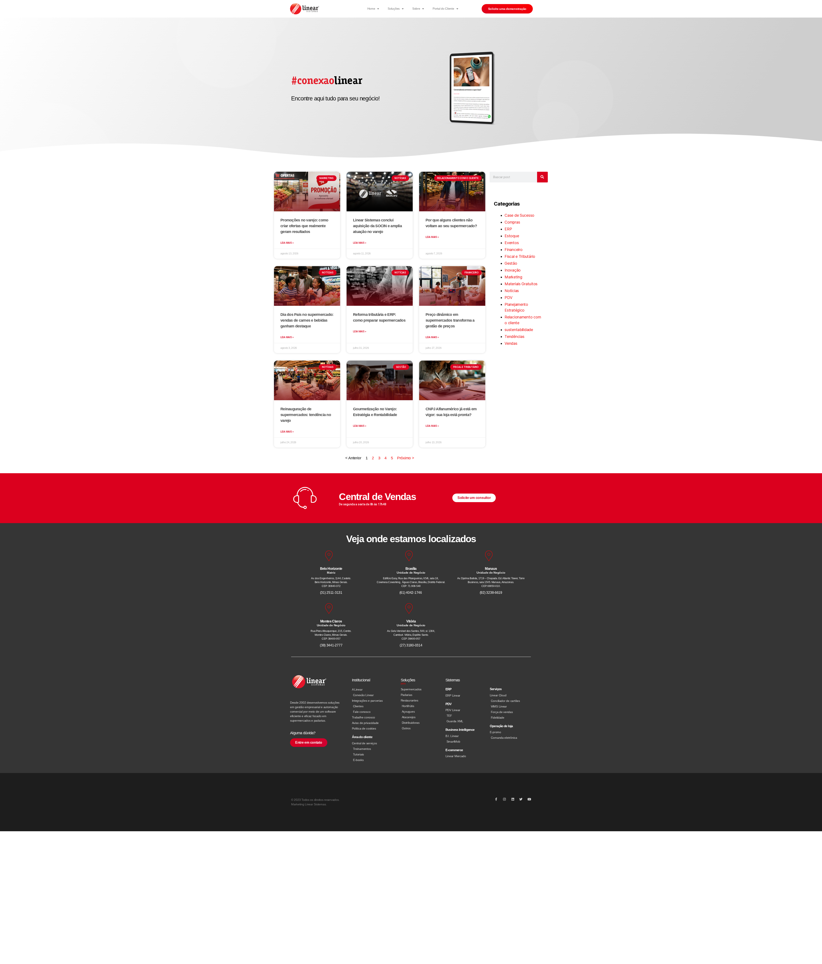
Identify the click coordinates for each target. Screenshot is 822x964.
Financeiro (513, 249)
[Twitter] (521, 799)
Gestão (511, 263)
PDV (508, 297)
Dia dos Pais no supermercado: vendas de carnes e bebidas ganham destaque (306, 320)
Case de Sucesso (519, 215)
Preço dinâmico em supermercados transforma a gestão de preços (450, 320)
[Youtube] (529, 799)
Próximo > (405, 458)
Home (371, 8)
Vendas (511, 343)
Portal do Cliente (443, 8)
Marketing (513, 277)
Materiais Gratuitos (521, 284)
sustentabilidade (519, 329)
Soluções (394, 8)
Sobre (416, 8)
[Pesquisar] (542, 177)
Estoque (512, 236)
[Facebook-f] (496, 799)
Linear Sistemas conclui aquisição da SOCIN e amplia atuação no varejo (377, 226)
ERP (508, 229)
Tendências (514, 336)
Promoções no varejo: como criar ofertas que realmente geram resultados (304, 226)
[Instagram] (504, 799)
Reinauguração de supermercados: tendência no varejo (305, 415)
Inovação (513, 270)
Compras (512, 222)
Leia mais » (287, 242)
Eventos (512, 242)
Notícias (512, 290)
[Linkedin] (512, 799)
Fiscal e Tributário (520, 256)
